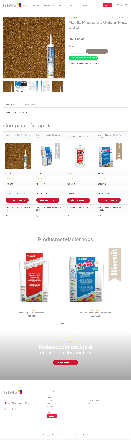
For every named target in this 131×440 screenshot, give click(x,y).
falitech (85, 435)
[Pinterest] (12, 409)
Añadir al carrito (97, 51)
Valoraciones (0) (30, 104)
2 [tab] (65, 323)
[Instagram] (5, 409)
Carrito (90, 397)
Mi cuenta (91, 403)
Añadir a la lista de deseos (80, 63)
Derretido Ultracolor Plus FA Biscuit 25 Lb (95, 313)
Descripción (10, 104)
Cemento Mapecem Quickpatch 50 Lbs (33, 313)
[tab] (11, 104)
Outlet (51, 416)
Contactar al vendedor (84, 58)
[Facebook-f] (8, 409)
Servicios (50, 400)
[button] (83, 57)
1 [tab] (62, 323)
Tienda (49, 397)
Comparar (95, 63)
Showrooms (51, 403)
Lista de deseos (93, 400)
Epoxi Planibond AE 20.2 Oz (77, 136)
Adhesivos (79, 69)
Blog (48, 413)
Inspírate (50, 406)
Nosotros (50, 410)
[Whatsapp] (16, 409)
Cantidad (72, 46)
